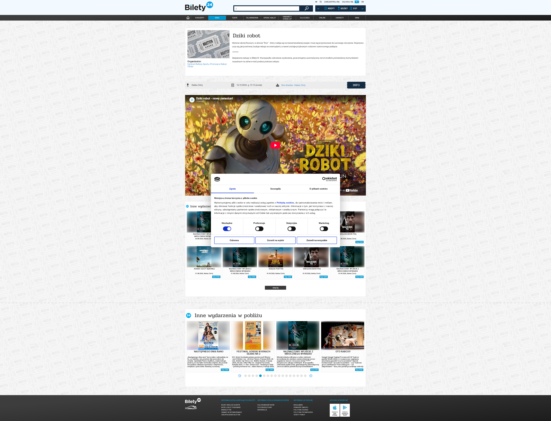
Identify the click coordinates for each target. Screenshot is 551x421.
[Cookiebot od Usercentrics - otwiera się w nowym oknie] (324, 179)
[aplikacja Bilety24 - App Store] (335, 416)
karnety (340, 18)
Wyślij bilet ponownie (230, 407)
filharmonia (252, 18)
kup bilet (359, 242)
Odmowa (234, 240)
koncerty (199, 18)
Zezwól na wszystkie (316, 240)
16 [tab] (301, 375)
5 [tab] (260, 375)
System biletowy (264, 407)
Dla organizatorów (265, 405)
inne (357, 18)
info (356, 85)
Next (310, 375)
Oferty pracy (299, 415)
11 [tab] (283, 375)
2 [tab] (249, 375)
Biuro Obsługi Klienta (230, 405)
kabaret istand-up (287, 18)
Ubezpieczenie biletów (230, 415)
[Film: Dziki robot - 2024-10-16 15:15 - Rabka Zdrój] (208, 44)
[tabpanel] (208, 346)
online (322, 18)
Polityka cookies (301, 410)
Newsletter (226, 410)
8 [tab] (271, 375)
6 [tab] (264, 375)
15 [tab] (297, 375)
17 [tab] (305, 375)
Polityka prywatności (303, 412)
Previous (239, 375)
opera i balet (269, 18)
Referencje (262, 410)
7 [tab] (268, 375)
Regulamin (298, 405)
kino (217, 18)
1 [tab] (245, 375)
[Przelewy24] (191, 410)
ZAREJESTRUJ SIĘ (331, 2)
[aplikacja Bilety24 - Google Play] (345, 416)
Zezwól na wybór (275, 240)
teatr (234, 18)
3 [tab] (253, 375)
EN (362, 2)
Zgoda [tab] (232, 189)
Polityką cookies (285, 202)
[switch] (259, 228)
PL (357, 2)
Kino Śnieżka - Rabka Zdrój (293, 85)
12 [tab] (286, 375)
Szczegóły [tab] (275, 189)
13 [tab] (290, 375)
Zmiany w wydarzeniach (231, 412)
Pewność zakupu (301, 407)
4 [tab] (256, 375)
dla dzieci (305, 18)
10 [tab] (279, 375)
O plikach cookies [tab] (319, 189)
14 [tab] (294, 375)
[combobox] (266, 8)
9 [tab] (275, 375)
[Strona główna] (199, 10)
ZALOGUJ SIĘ (347, 2)
